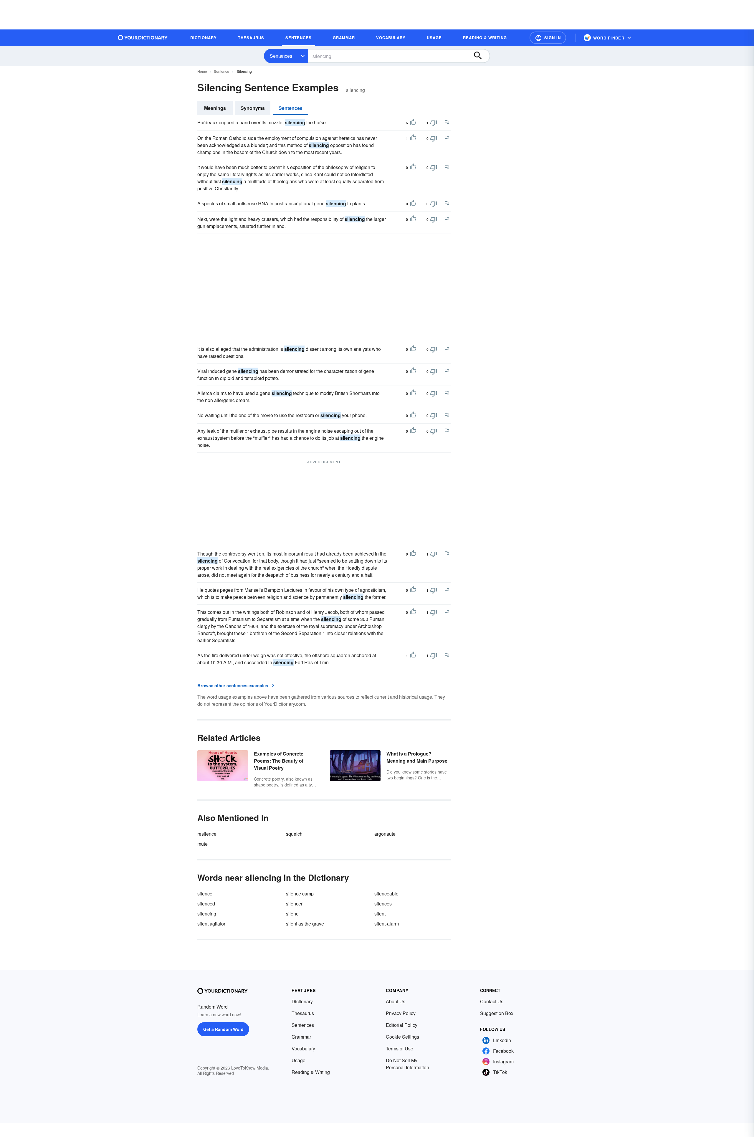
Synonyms (253, 108)
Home (202, 71)
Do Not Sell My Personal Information (407, 1064)
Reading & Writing (311, 1072)
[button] (548, 38)
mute (202, 843)
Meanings (215, 108)
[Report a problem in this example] (446, 122)
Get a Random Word (223, 1029)
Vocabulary (303, 1048)
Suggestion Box (496, 1013)
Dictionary (302, 1001)
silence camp (300, 893)
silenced (206, 903)
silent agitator (211, 923)
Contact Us (491, 1001)
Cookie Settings (402, 1036)
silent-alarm (386, 923)
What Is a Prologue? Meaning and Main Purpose (416, 757)
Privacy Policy (401, 1013)
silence (204, 893)
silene (292, 913)
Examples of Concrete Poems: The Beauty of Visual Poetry (278, 760)
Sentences (281, 55)
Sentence (221, 71)
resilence (206, 833)
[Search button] (481, 55)
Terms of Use (399, 1048)
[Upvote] (412, 123)
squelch (294, 833)
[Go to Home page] (143, 37)
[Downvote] (433, 123)
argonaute (385, 833)
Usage (298, 1060)
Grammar (301, 1036)
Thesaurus (303, 1013)
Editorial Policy (401, 1025)
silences (383, 903)
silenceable (386, 893)
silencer (294, 903)
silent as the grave (305, 923)
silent (380, 913)
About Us (395, 1001)
